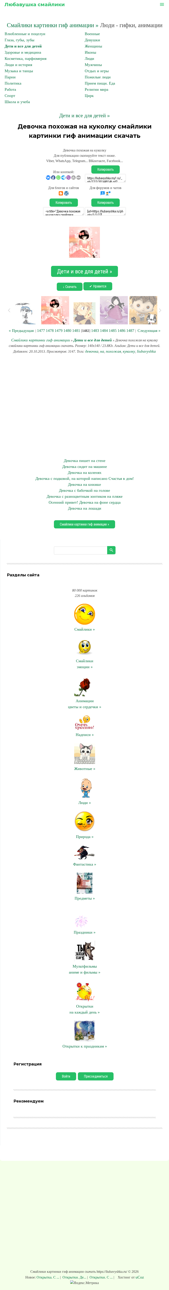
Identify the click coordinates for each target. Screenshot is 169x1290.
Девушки (92, 40)
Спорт (10, 95)
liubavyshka (146, 351)
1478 (50, 330)
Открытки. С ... (101, 1277)
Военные (92, 34)
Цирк (89, 95)
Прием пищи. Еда (100, 83)
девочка (91, 351)
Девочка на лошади (84, 508)
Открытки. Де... (74, 1277)
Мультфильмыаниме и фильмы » (84, 969)
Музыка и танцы (19, 71)
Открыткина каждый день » (85, 1009)
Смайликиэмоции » (84, 664)
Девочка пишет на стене (84, 460)
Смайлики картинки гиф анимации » (53, 25)
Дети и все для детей (23, 46)
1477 (41, 330)
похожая (113, 351)
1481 (76, 330)
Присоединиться (96, 1076)
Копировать (105, 169)
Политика (13, 83)
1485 (113, 330)
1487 (130, 330)
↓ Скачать (70, 287)
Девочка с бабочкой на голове (84, 490)
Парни (10, 77)
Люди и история (18, 64)
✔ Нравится (97, 286)
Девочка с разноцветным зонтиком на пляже (85, 496)
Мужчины (93, 64)
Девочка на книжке (84, 484)
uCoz (140, 1277)
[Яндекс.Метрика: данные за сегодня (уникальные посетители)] (84, 1283)
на (102, 351)
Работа (10, 89)
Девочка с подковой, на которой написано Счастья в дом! (84, 478)
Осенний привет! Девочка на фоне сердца (85, 502)
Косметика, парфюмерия (25, 58)
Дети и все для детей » (84, 115)
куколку (129, 351)
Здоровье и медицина (23, 52)
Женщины (93, 46)
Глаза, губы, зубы (19, 40)
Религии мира (96, 89)
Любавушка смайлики (34, 5)
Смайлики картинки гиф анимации (40, 340)
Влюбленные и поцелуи (25, 34)
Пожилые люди (98, 77)
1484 (104, 330)
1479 (58, 330)
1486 (121, 330)
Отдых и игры (97, 71)
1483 (95, 330)
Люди (89, 58)
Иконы (90, 52)
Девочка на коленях (84, 472)
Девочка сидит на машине (84, 466)
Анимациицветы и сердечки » (84, 704)
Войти (66, 1076)
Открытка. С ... (48, 1277)
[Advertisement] (84, 406)
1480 (67, 330)
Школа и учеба (17, 102)
